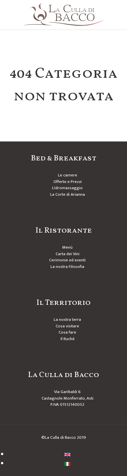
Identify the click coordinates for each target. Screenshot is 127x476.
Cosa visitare (67, 326)
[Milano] (63, 14)
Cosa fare (67, 332)
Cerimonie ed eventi (67, 260)
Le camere (67, 175)
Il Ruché (68, 338)
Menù (67, 247)
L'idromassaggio (67, 187)
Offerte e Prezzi (67, 181)
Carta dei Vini (67, 253)
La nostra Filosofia (67, 266)
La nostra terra (67, 319)
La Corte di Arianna (67, 194)
